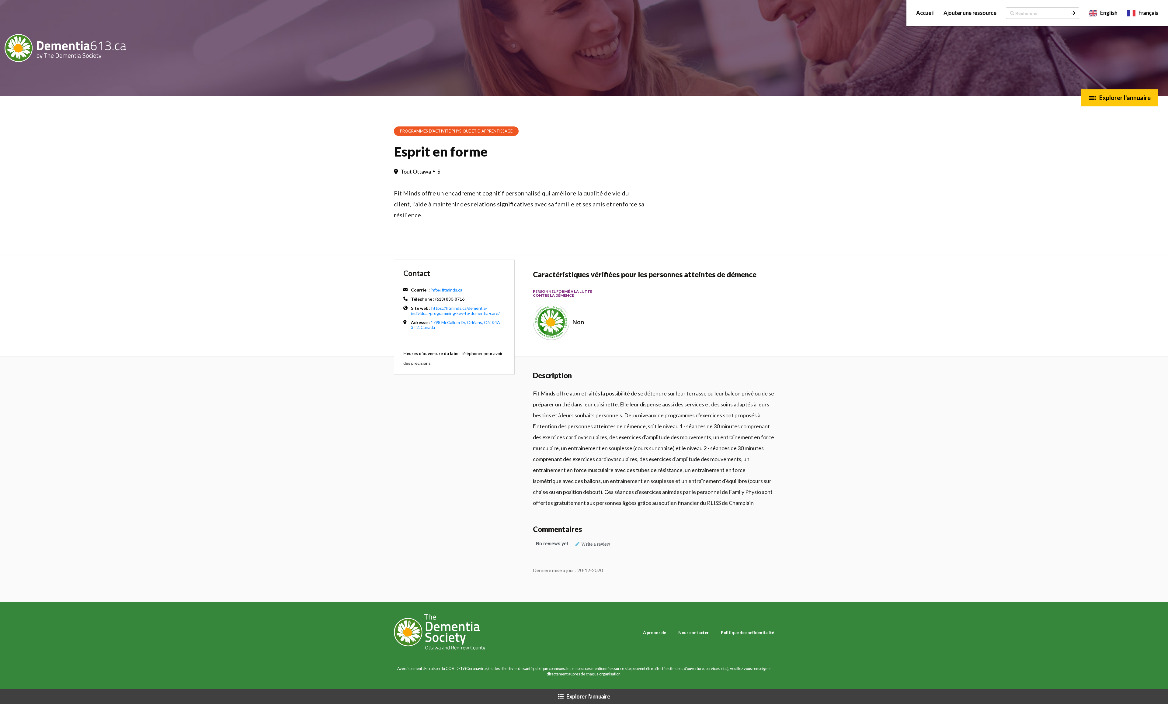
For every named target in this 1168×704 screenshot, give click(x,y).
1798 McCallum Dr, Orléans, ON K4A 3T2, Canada (455, 325)
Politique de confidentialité (747, 632)
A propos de (654, 632)
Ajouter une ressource (970, 12)
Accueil (924, 12)
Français (1148, 12)
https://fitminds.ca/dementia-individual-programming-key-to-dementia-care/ (455, 310)
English (1108, 12)
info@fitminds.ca (446, 289)
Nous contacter (693, 632)
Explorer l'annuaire (1125, 97)
